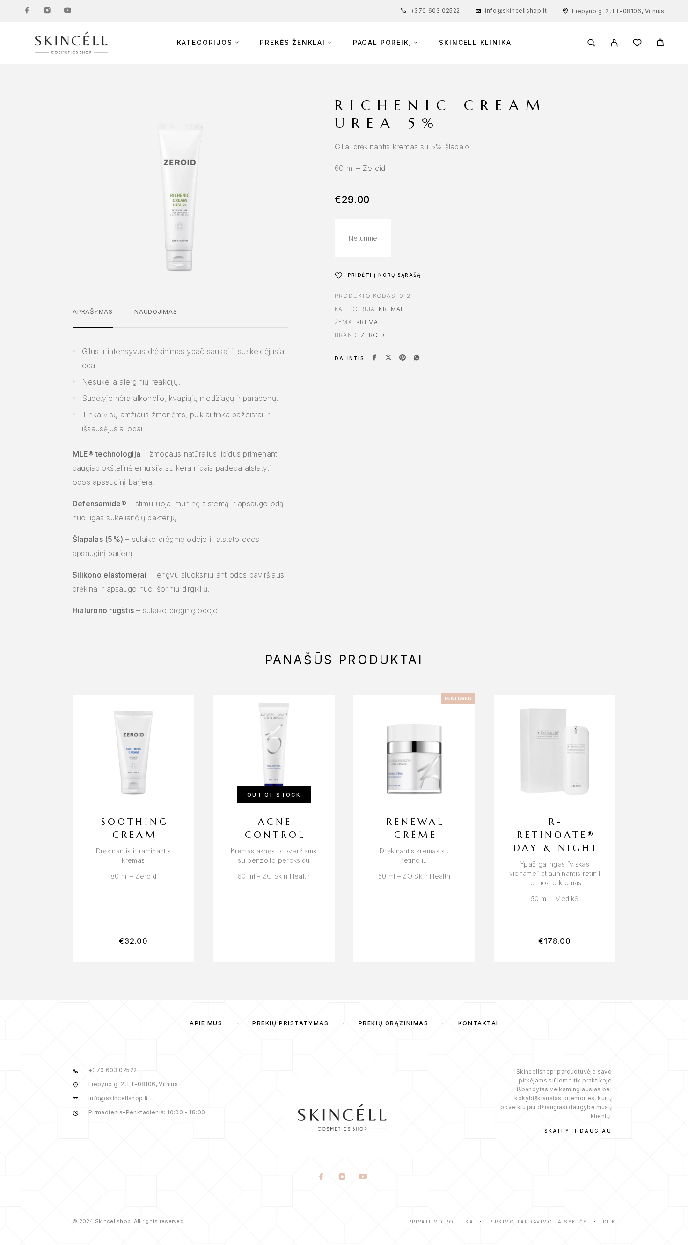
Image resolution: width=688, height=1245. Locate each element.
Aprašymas (93, 311)
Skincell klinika (475, 42)
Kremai (391, 308)
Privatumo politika (440, 1221)
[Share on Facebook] (374, 358)
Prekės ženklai (292, 42)
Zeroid (373, 335)
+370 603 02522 (435, 10)
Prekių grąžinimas (394, 1023)
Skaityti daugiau (578, 1131)
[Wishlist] (637, 44)
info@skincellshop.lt (516, 10)
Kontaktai (478, 1023)
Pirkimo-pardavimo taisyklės (538, 1221)
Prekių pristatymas (290, 1023)
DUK (609, 1221)
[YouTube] (67, 11)
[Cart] (660, 43)
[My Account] (614, 42)
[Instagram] (47, 11)
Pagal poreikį (382, 42)
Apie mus (206, 1023)
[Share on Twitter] (388, 358)
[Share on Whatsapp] (417, 358)
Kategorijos (205, 42)
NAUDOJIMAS (155, 311)
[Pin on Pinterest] (402, 358)
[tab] (93, 317)
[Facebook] (27, 11)
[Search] (591, 42)
